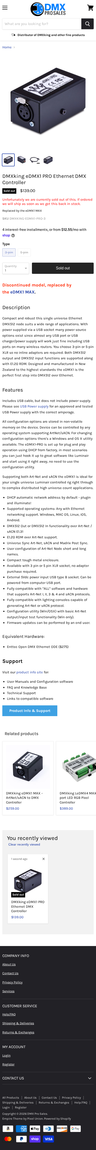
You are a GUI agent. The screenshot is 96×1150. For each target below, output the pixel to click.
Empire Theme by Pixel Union (22, 1118)
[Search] (87, 23)
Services (8, 991)
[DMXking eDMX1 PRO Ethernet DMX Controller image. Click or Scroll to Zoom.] (48, 102)
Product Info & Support (29, 710)
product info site (29, 672)
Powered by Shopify (57, 1118)
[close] (43, 859)
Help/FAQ (9, 1014)
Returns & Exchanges (18, 1032)
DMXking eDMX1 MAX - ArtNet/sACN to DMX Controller (24, 797)
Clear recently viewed (24, 844)
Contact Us (10, 973)
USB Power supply (34, 406)
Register (8, 1064)
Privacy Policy (12, 982)
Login (6, 1055)
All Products (10, 1097)
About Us (9, 964)
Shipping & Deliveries (18, 1023)
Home (7, 47)
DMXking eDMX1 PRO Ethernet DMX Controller (28, 906)
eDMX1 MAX (22, 292)
